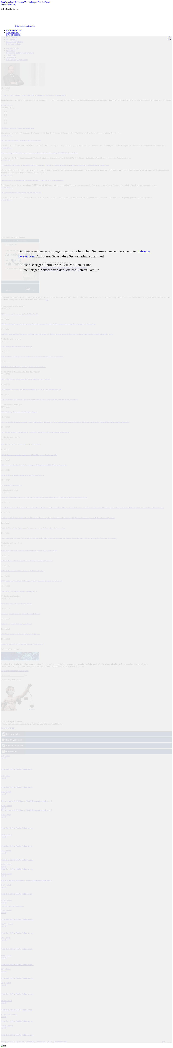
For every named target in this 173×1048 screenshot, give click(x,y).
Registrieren (11, 4)
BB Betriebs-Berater (14, 30)
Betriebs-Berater (44, 2)
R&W (3, 2)
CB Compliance (12, 32)
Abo (8, 2)
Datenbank (19, 2)
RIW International (13, 35)
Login (3, 4)
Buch (12, 2)
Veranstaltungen (30, 2)
